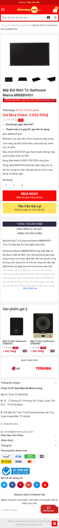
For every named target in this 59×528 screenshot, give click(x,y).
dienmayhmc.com (33, 524)
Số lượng (7, 180)
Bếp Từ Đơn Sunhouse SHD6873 (14, 342)
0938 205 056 (10, 424)
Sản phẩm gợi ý (15, 309)
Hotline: (29, 2)
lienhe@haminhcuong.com (19, 431)
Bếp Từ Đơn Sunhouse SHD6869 (42, 342)
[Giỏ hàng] (54, 11)
